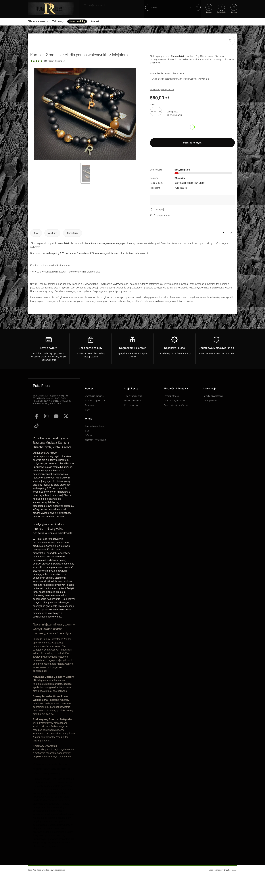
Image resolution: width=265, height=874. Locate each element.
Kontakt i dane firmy (94, 426)
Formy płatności (171, 396)
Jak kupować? (210, 400)
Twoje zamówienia (133, 396)
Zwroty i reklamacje (94, 396)
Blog (87, 430)
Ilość (152, 104)
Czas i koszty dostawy (174, 400)
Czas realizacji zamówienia (176, 405)
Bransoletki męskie (64, 29)
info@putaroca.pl (96, 5)
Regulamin (90, 405)
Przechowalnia (131, 405)
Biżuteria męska (46, 29)
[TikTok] (36, 426)
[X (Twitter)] (66, 416)
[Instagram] (46, 416)
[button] (197, 7)
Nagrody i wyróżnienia (95, 440)
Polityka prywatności (213, 396)
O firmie (88, 435)
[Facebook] (36, 416)
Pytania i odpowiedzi (95, 400)
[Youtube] (56, 416)
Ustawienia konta (132, 400)
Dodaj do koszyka (192, 142)
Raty (87, 410)
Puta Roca (32, 29)
